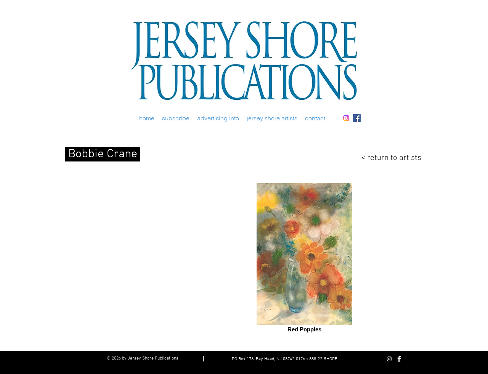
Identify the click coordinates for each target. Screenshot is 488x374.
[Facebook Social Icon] (357, 118)
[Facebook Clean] (399, 359)
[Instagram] (346, 118)
